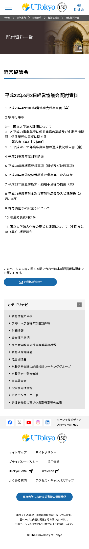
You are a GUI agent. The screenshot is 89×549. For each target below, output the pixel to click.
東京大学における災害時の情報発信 (44, 497)
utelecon (48, 471)
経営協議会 (53, 18)
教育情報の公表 (22, 316)
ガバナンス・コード (25, 395)
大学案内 (21, 18)
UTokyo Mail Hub (67, 424)
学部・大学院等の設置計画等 (31, 323)
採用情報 (53, 461)
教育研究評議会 (22, 352)
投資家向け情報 (22, 388)
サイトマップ (18, 452)
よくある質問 (18, 480)
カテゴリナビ (17, 305)
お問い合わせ (33, 282)
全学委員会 (19, 381)
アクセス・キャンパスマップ (55, 480)
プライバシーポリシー (24, 461)
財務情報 (17, 331)
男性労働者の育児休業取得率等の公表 (37, 402)
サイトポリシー (46, 452)
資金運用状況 (20, 338)
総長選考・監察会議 (25, 374)
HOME (7, 18)
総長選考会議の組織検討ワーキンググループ (41, 366)
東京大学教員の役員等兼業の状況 (34, 345)
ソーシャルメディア (69, 419)
